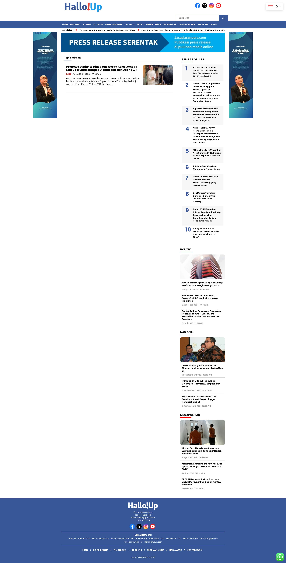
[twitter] (205, 7)
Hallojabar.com (173, 538)
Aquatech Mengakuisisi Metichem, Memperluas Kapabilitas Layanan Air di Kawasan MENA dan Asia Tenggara (206, 114)
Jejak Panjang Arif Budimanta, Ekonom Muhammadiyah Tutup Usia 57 (202, 368)
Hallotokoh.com (139, 538)
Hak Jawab (175, 550)
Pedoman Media (155, 550)
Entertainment (113, 24)
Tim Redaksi (120, 550)
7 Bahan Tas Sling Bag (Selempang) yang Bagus (206, 168)
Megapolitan (153, 24)
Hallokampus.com (153, 541)
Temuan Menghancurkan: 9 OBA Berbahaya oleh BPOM (98, 30)
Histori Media (100, 550)
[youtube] (219, 7)
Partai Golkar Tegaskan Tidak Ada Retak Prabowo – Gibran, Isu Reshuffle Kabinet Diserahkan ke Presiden (201, 315)
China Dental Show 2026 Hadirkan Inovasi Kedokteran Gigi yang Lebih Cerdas (206, 181)
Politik (87, 24)
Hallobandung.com (133, 541)
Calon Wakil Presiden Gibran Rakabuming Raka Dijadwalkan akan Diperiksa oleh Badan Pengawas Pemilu (207, 215)
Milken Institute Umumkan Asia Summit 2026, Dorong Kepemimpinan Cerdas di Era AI (207, 154)
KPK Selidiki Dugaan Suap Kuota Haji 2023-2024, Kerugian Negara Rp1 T (202, 284)
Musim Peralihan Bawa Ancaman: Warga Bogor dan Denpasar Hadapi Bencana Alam (202, 451)
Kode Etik (137, 550)
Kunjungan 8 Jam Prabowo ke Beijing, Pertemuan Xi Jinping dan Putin (201, 383)
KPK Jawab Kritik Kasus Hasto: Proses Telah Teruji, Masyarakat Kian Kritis (200, 298)
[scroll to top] (275, 558)
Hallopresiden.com (120, 538)
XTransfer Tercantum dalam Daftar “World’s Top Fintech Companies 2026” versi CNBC (206, 72)
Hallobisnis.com (156, 538)
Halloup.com (84, 538)
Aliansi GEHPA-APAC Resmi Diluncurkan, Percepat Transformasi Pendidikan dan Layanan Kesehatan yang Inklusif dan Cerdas (206, 135)
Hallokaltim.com (191, 538)
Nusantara (170, 24)
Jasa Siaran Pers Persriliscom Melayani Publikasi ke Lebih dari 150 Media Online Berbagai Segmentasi (183, 30)
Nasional (75, 24)
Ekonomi (98, 24)
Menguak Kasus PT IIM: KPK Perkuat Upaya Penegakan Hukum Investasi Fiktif (202, 466)
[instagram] (212, 7)
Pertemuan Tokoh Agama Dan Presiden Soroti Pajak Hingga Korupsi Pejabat (199, 399)
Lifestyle (130, 24)
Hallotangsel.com (209, 538)
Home (65, 24)
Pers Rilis (203, 24)
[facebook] (198, 7)
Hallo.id (72, 538)
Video (213, 24)
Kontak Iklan (194, 550)
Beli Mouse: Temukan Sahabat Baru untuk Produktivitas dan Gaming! (204, 197)
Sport (140, 24)
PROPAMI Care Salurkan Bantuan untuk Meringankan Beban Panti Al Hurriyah (201, 482)
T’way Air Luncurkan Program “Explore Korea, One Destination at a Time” (206, 233)
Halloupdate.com (100, 538)
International (187, 24)
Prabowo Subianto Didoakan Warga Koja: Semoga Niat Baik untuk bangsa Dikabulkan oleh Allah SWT (101, 68)
